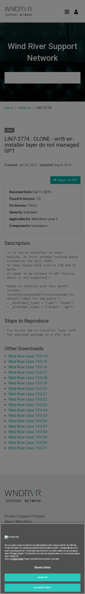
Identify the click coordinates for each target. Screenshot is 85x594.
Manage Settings (42, 567)
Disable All (42, 577)
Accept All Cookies (42, 587)
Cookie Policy (17, 559)
